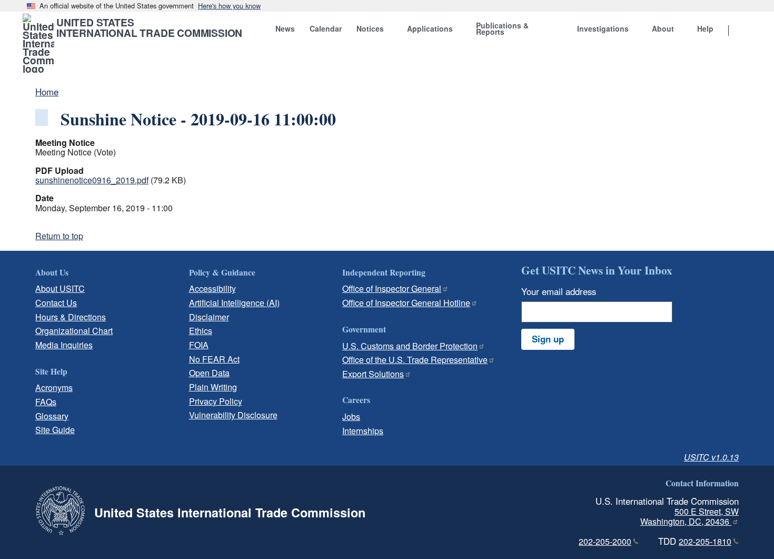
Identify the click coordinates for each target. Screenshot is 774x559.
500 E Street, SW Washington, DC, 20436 (689, 516)
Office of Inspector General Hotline (406, 303)
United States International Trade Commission (149, 27)
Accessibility (212, 288)
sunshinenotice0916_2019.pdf (91, 180)
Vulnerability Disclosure (233, 415)
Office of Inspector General (391, 288)
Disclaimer (209, 317)
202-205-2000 (605, 541)
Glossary (51, 416)
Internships (362, 431)
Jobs (351, 416)
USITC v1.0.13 (711, 457)
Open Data (209, 373)
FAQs (45, 402)
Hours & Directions (70, 317)
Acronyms (54, 387)
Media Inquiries (64, 345)
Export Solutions (373, 374)
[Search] (742, 31)
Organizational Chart (74, 331)
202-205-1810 (705, 541)
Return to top (59, 236)
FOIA (199, 345)
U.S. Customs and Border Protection (410, 346)
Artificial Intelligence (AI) (234, 303)
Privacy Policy (215, 401)
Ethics (200, 331)
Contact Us (56, 303)
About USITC (60, 288)
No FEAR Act (214, 359)
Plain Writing (213, 387)
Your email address (558, 291)
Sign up (548, 338)
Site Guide (55, 430)
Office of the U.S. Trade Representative (415, 360)
